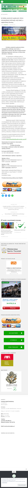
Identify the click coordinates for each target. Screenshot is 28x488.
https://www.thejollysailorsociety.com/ (15, 139)
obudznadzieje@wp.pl (9, 426)
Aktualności (4, 14)
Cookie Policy (4, 482)
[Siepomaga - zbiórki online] (11, 310)
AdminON (6, 24)
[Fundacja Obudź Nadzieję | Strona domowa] (2, 2)
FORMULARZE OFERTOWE (19, 230)
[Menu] (26, 1)
